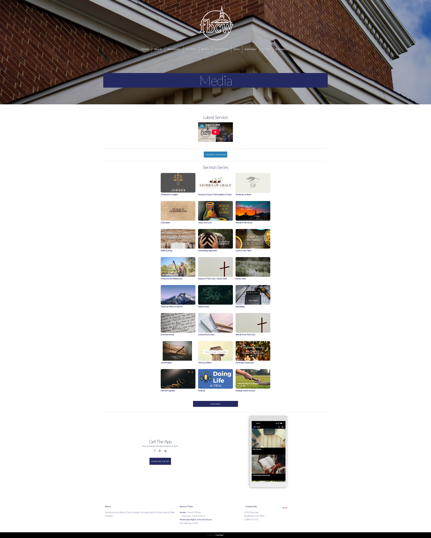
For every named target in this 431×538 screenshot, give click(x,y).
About (158, 49)
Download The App (160, 461)
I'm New (191, 49)
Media (205, 49)
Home (145, 49)
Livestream (221, 49)
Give (237, 49)
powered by (215, 535)
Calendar (250, 49)
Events (266, 49)
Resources (282, 49)
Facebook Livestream (216, 154)
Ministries (174, 49)
